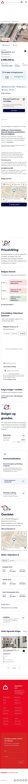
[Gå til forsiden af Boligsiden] (2, 2)
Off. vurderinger (24, 64)
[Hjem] (5, 690)
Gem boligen (14, 110)
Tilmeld (20, 762)
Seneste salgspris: (5, 63)
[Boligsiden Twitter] (17, 780)
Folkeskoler (5, 560)
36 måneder (14, 333)
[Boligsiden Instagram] (20, 780)
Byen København (5, 21)
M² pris (16, 64)
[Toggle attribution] (25, 199)
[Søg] (22, 2)
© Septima (10, 198)
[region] (14, 192)
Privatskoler (12, 560)
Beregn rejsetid (15, 204)
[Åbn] (23, 435)
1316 (15, 396)
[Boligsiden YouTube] (26, 780)
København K (15, 21)
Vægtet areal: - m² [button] (22, 86)
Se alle (25, 631)
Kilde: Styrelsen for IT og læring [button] (9, 607)
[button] (25, 50)
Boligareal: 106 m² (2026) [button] (9, 86)
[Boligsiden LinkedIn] (23, 780)
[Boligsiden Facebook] (15, 780)
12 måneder (7, 333)
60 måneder (22, 333)
